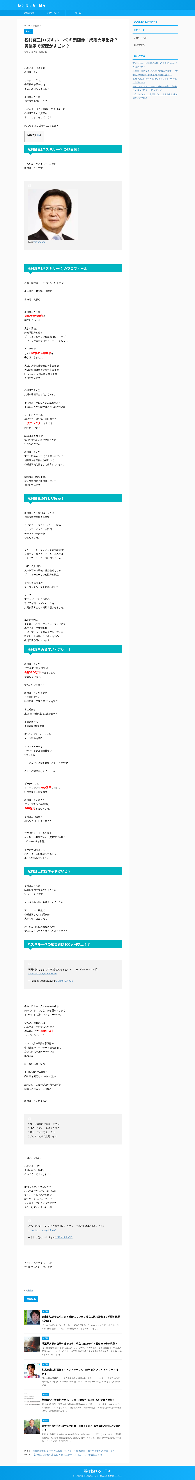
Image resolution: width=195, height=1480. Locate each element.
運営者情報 (29, 13)
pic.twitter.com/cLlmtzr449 (42, 973)
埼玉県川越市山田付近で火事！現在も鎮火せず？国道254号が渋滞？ (79, 1343)
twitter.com (39, 241)
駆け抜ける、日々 (32, 5)
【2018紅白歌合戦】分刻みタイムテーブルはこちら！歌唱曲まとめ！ (68, 1454)
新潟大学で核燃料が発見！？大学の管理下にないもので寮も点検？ (78, 1399)
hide (38, 135)
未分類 (30, 1290)
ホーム (78, 13)
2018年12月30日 (65, 980)
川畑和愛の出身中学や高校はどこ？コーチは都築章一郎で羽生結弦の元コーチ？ (74, 1450)
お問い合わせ (53, 13)
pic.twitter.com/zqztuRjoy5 (42, 1230)
